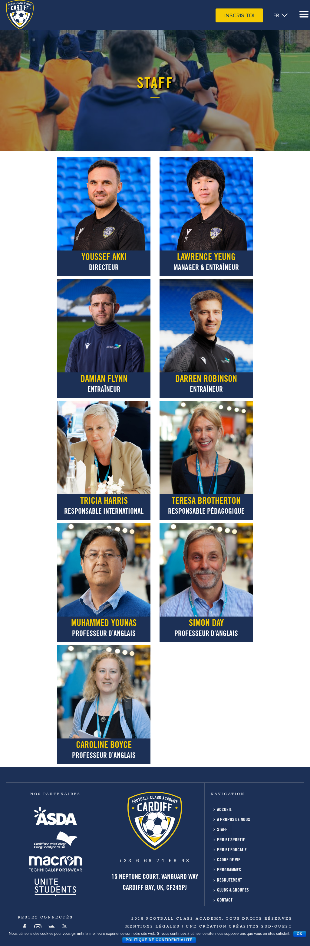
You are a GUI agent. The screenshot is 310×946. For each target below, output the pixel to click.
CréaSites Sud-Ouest (259, 927)
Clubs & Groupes (233, 890)
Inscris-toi (239, 15)
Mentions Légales (152, 927)
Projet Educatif (232, 850)
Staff (222, 830)
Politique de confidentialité (159, 940)
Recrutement (229, 880)
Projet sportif (231, 840)
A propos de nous (233, 820)
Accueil (224, 810)
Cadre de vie (228, 860)
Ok (300, 934)
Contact (224, 900)
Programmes (229, 870)
